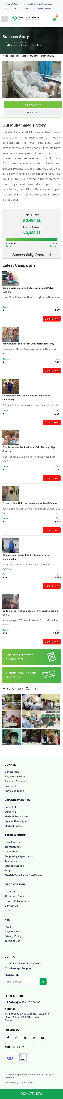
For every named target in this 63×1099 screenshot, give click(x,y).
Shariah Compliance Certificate (23, 875)
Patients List (12, 807)
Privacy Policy (13, 936)
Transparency (13, 846)
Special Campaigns (16, 821)
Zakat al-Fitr (12, 786)
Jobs (7, 910)
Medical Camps (14, 825)
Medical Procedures (16, 816)
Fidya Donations (14, 790)
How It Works (12, 842)
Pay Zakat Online (15, 776)
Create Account (44, 9)
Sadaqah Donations (16, 781)
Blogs (8, 870)
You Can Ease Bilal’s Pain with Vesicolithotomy (28, 343)
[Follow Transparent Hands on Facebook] (8, 1038)
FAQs (8, 926)
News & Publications (17, 901)
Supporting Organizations (20, 856)
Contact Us (11, 905)
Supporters (33, 112)
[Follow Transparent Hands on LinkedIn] (34, 1038)
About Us (10, 891)
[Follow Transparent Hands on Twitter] (25, 1038)
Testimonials (12, 861)
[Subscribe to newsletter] (43, 981)
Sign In (27, 9)
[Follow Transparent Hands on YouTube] (43, 1038)
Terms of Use (12, 940)
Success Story (19, 42)
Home (5, 42)
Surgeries (10, 811)
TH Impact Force (14, 896)
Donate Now (51, 318)
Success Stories (14, 865)
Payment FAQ (13, 931)
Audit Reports (13, 851)
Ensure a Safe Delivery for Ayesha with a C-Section (30, 503)
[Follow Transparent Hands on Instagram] (16, 1038)
